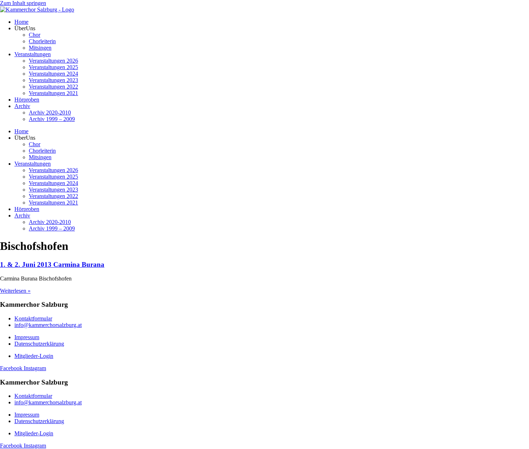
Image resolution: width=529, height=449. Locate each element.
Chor (34, 35)
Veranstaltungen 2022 (53, 87)
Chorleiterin (42, 41)
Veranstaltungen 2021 (53, 93)
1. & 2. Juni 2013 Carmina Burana (52, 264)
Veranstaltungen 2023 (53, 80)
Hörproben (26, 99)
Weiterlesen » (15, 291)
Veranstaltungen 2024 (53, 74)
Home (21, 22)
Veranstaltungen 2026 (53, 61)
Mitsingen (40, 48)
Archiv (22, 106)
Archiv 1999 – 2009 (52, 119)
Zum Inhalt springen (23, 3)
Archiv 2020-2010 (50, 112)
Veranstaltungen (32, 54)
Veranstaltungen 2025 (53, 67)
